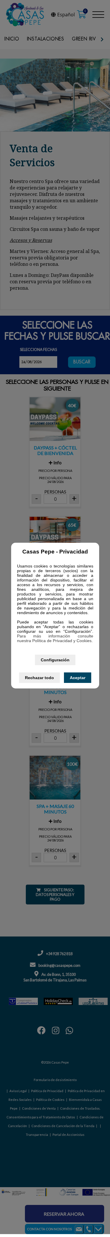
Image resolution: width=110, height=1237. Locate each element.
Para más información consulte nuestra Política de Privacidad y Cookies (55, 638)
